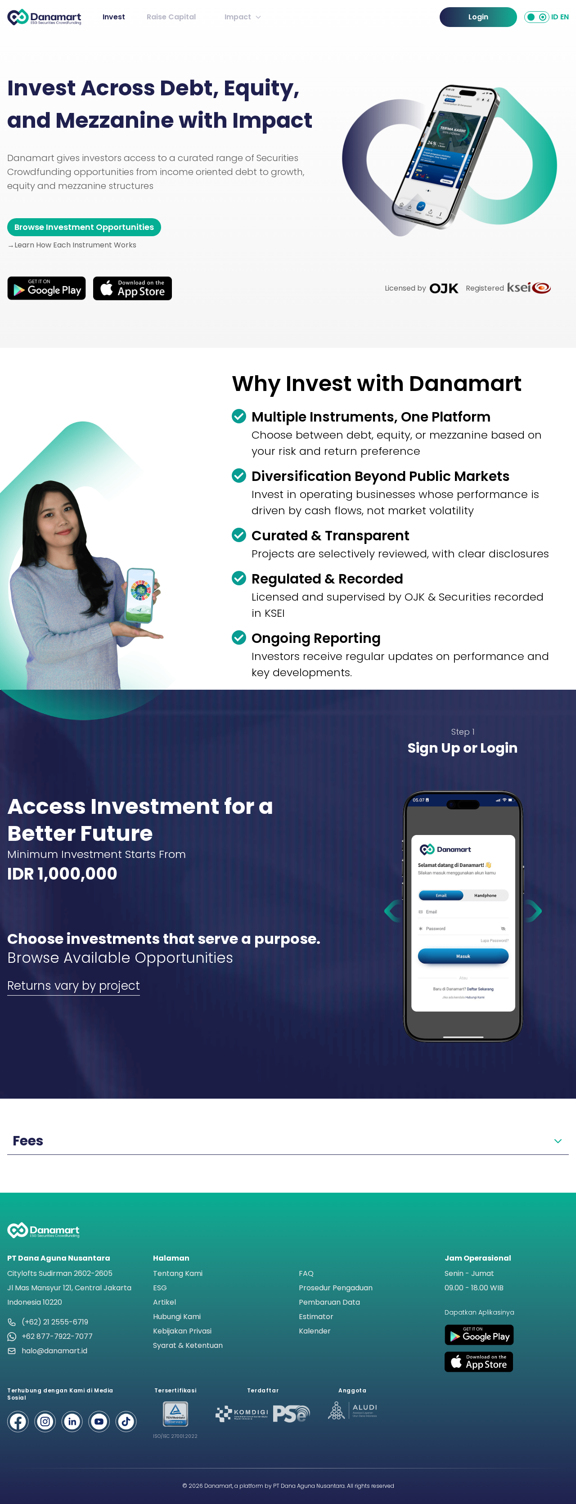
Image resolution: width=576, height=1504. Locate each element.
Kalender (315, 1331)
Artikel (164, 1302)
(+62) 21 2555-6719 (55, 1322)
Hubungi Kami (177, 1316)
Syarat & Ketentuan (188, 1345)
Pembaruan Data (329, 1302)
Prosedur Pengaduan (336, 1288)
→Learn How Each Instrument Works (71, 245)
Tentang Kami (177, 1273)
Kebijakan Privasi (182, 1331)
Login (478, 17)
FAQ (306, 1273)
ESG (160, 1288)
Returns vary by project (73, 986)
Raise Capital (171, 17)
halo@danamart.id (54, 1351)
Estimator (316, 1316)
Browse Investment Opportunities (84, 227)
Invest (114, 17)
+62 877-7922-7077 (57, 1336)
